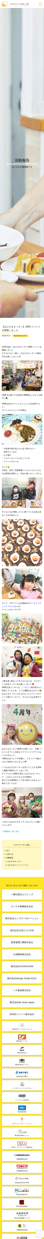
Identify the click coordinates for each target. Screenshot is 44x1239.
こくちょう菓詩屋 (29, 687)
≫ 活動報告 (8, 858)
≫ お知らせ (8, 854)
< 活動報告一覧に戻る (10, 831)
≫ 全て (7, 850)
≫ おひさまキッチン (13, 861)
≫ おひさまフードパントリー (17, 865)
